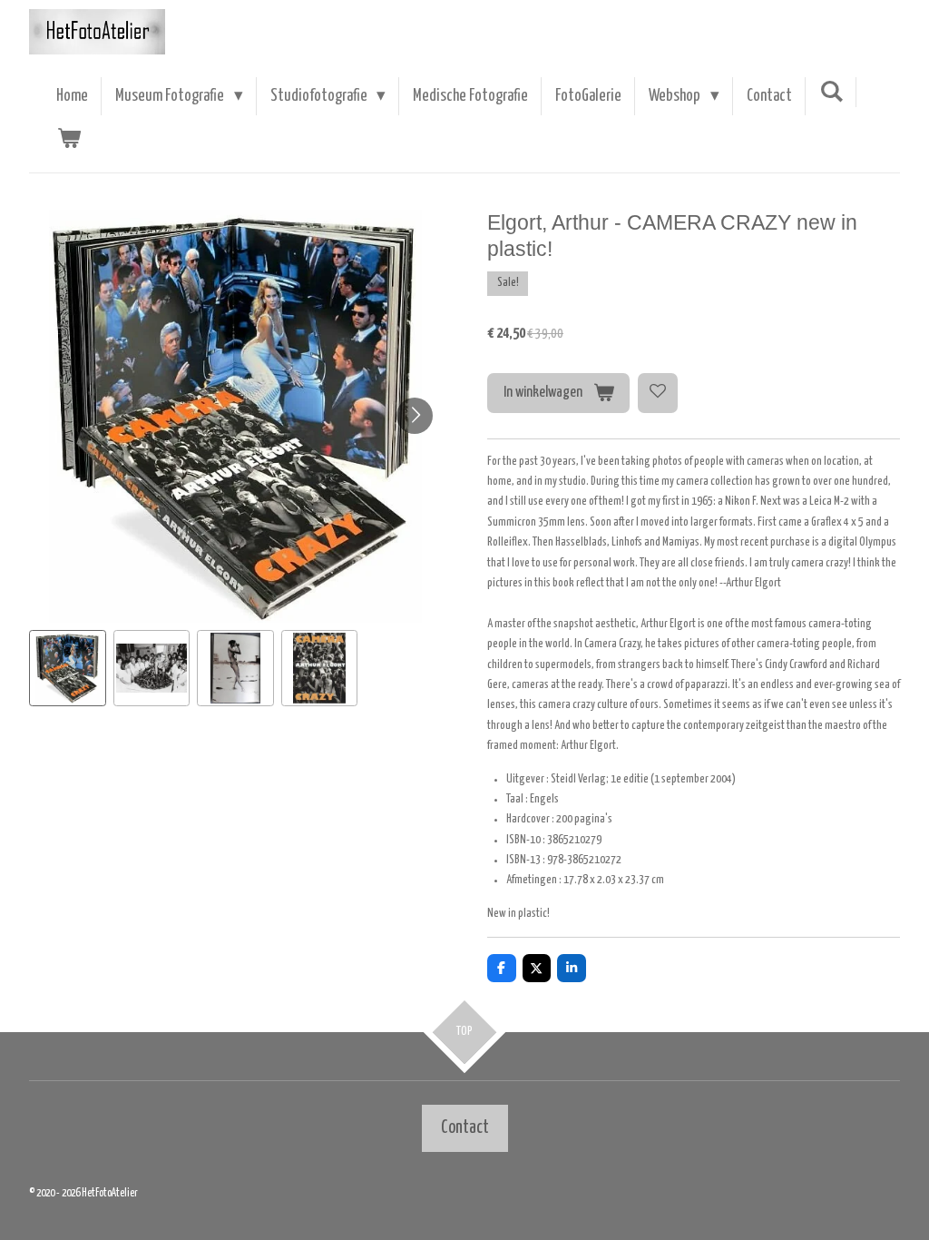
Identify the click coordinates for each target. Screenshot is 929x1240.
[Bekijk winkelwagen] (68, 139)
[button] (67, 668)
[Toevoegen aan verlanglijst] (658, 393)
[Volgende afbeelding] (414, 416)
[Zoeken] (831, 92)
